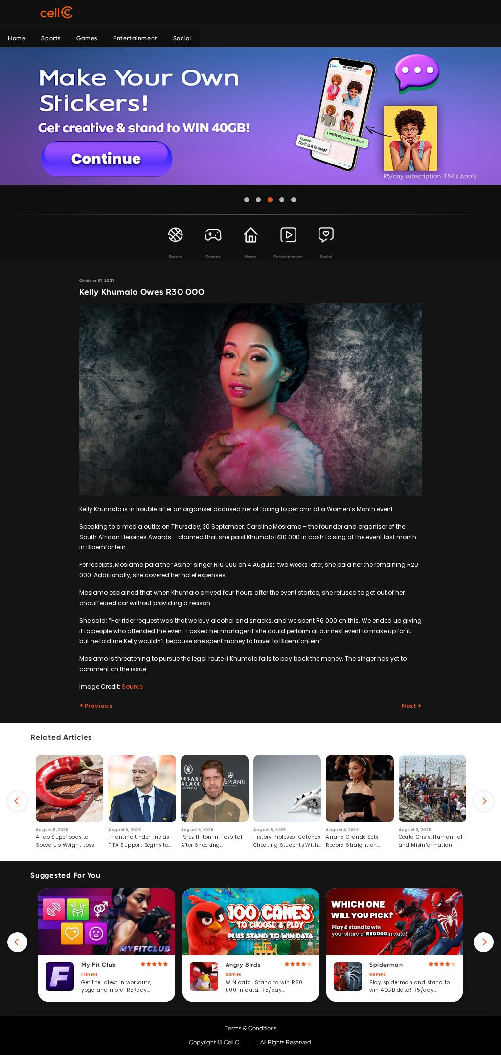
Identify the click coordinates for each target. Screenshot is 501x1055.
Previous (98, 706)
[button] (246, 200)
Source (132, 686)
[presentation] (17, 801)
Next (410, 706)
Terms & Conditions (250, 1028)
